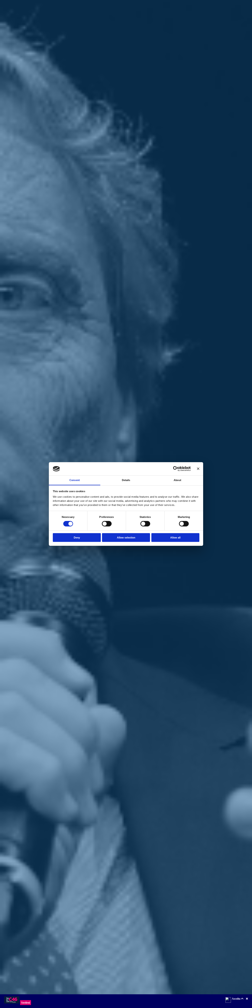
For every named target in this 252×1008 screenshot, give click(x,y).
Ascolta (236, 998)
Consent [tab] (74, 480)
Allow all (175, 537)
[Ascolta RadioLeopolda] (228, 1000)
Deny (77, 537)
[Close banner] (198, 468)
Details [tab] (126, 480)
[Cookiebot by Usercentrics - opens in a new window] (176, 468)
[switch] (107, 523)
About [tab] (177, 480)
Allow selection (126, 537)
